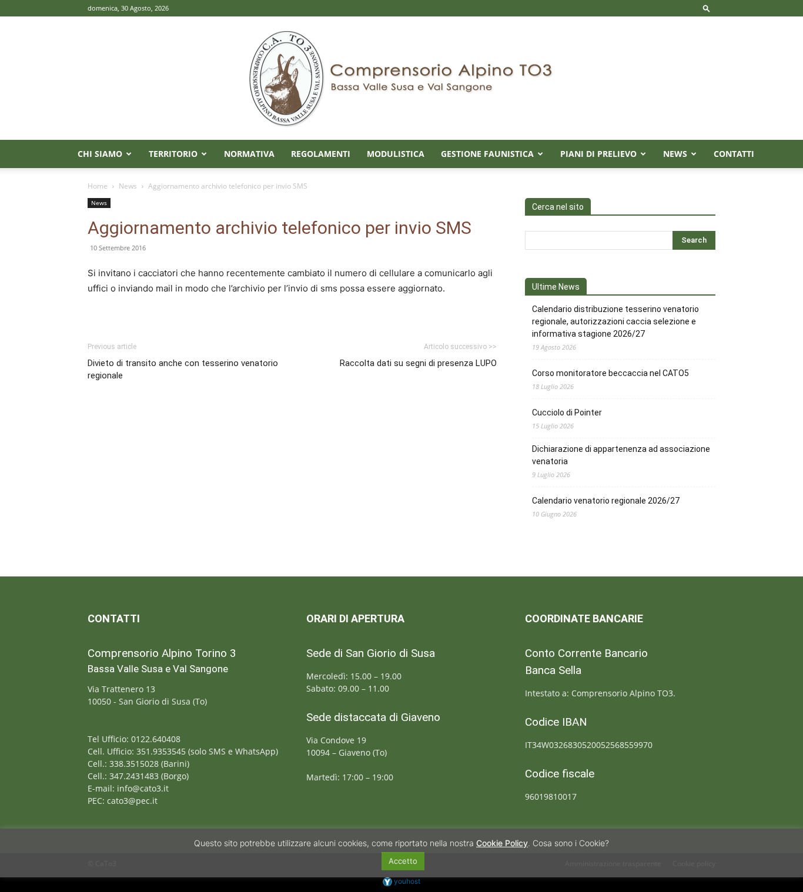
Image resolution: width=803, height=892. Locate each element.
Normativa (249, 153)
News (675, 153)
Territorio (173, 153)
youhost (406, 881)
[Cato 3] (401, 78)
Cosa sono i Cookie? (571, 843)
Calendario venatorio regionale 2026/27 (606, 500)
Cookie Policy (502, 843)
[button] (706, 8)
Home (98, 186)
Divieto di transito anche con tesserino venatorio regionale (183, 369)
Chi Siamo (100, 153)
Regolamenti (320, 153)
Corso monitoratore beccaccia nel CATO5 (610, 373)
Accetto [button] (403, 861)
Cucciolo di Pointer (567, 412)
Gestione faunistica (487, 153)
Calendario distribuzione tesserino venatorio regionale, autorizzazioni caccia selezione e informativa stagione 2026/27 (615, 321)
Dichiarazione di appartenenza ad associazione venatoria (621, 455)
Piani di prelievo (598, 153)
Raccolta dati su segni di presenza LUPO (418, 363)
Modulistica (395, 153)
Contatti (734, 153)
